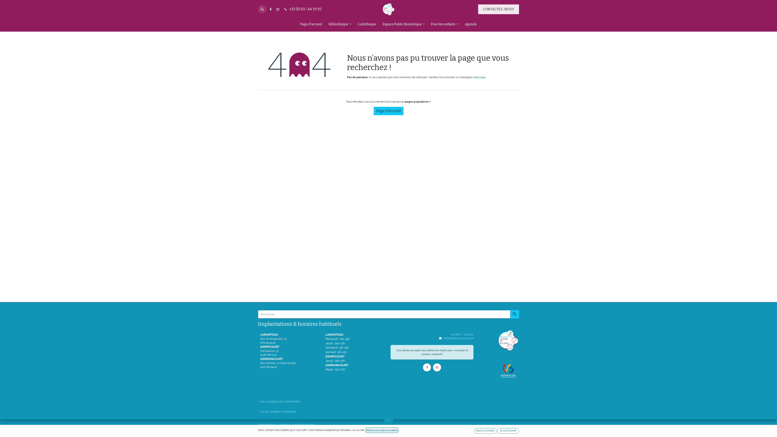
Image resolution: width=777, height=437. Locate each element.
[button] (262, 9)
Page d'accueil (388, 111)
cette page (479, 77)
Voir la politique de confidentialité (280, 401)
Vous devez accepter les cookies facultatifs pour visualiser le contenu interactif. (432, 352)
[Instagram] (278, 9)
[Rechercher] (514, 314)
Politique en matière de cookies (382, 430)
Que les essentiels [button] (485, 430)
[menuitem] (311, 25)
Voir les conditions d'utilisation (278, 411)
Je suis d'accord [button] (508, 430)
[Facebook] (270, 9)
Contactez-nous (498, 9)
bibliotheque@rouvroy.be (458, 338)
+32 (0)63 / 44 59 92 (461, 334)
